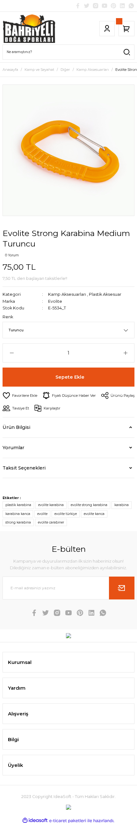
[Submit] (121, 588)
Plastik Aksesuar (105, 294)
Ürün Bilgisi (16, 427)
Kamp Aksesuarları (67, 294)
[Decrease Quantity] (11, 353)
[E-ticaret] (67, 820)
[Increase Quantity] (125, 353)
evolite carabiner (51, 522)
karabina (121, 505)
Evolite (55, 301)
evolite (42, 514)
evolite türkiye (65, 514)
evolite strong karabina (89, 505)
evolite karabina (51, 505)
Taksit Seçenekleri (24, 468)
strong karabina (18, 522)
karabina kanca (17, 514)
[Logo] (29, 28)
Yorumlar (13, 447)
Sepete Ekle (69, 377)
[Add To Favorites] (20, 395)
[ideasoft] (35, 820)
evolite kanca (94, 514)
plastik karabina (18, 505)
